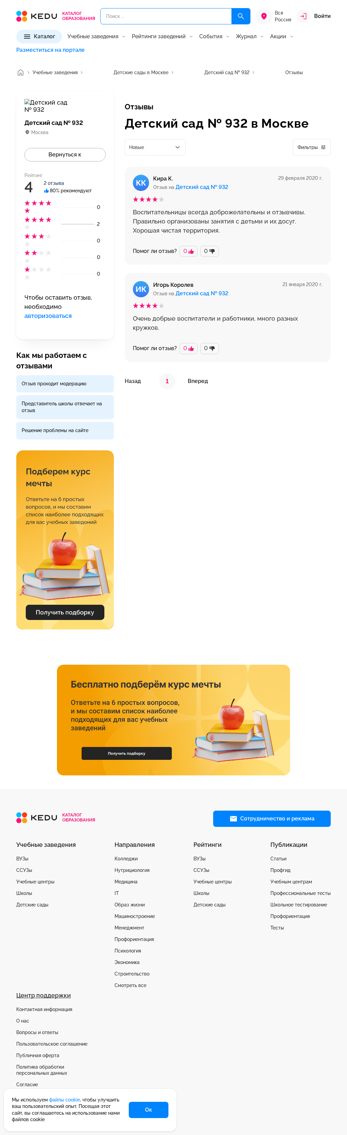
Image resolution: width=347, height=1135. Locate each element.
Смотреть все (130, 985)
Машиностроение (135, 916)
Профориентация (134, 939)
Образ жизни (130, 904)
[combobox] (155, 147)
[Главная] (20, 72)
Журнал (246, 36)
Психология (128, 951)
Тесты (277, 927)
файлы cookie (64, 1099)
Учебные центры (35, 881)
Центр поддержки (43, 995)
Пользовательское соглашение (51, 1044)
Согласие (27, 1084)
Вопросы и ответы (37, 1032)
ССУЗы (24, 870)
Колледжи (126, 858)
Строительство (132, 974)
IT (117, 893)
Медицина (126, 881)
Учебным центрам (291, 881)
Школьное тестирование (298, 904)
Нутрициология (132, 870)
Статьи (278, 858)
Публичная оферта (37, 1055)
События (210, 36)
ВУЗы (22, 858)
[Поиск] (240, 16)
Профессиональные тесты (300, 893)
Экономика (127, 962)
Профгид (280, 870)
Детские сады (32, 904)
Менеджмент (129, 927)
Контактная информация (44, 1009)
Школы (24, 893)
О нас (22, 1021)
